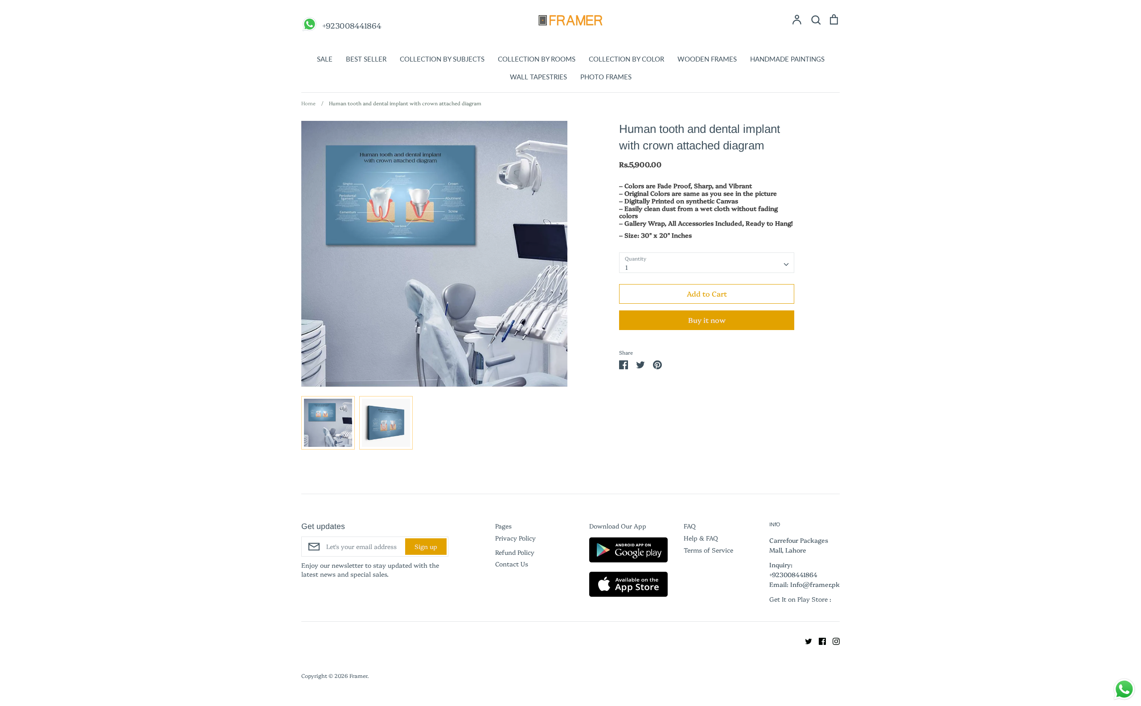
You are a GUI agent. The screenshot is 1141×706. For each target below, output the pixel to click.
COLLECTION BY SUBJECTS (442, 59)
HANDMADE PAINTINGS (787, 59)
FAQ (690, 525)
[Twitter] (805, 640)
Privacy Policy (515, 537)
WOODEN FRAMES (707, 59)
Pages (503, 525)
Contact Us (511, 563)
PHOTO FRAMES (606, 77)
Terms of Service (708, 549)
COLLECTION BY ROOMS (536, 59)
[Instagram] (833, 640)
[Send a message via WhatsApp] (1124, 689)
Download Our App (617, 525)
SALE (324, 59)
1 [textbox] (626, 267)
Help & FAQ (701, 537)
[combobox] (706, 262)
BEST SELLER (366, 59)
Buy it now (707, 320)
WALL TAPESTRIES (538, 77)
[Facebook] (819, 640)
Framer (358, 675)
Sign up (426, 546)
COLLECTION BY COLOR (626, 59)
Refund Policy (514, 552)
